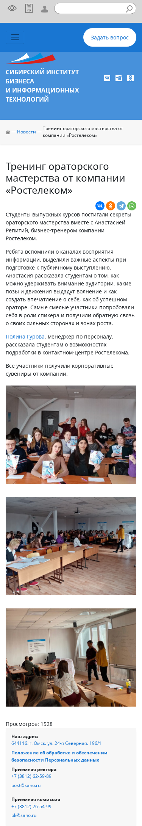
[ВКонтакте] (100, 205)
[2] (71, 545)
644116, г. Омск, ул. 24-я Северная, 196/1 (56, 743)
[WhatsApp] (131, 205)
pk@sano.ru (23, 815)
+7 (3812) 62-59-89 (31, 776)
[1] (71, 433)
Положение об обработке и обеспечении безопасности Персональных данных (59, 756)
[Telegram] (121, 205)
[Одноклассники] (110, 205)
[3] (71, 656)
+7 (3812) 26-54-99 (31, 806)
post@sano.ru (26, 785)
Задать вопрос (110, 37)
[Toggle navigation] (15, 37)
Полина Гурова (25, 336)
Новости (26, 132)
